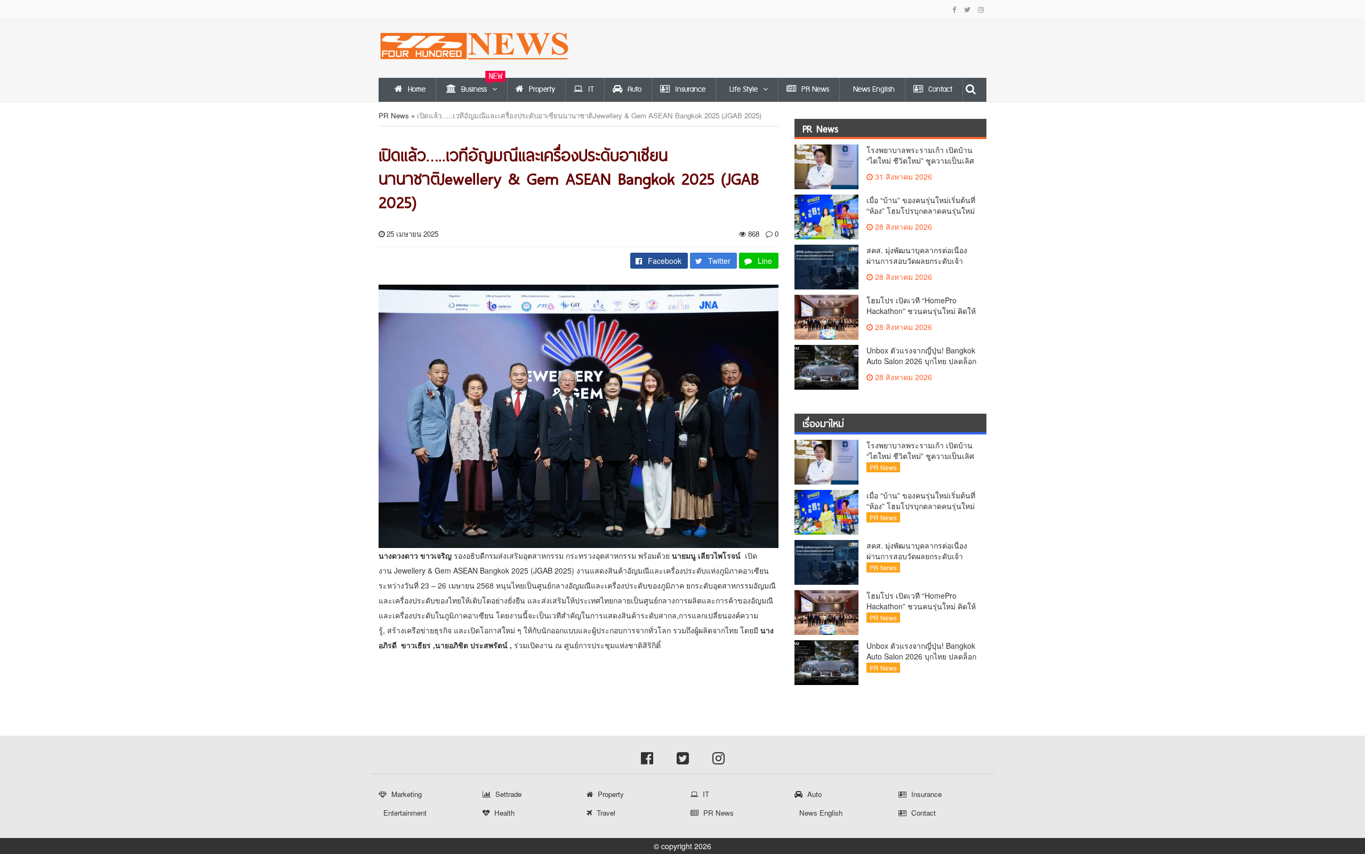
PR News (394, 115)
